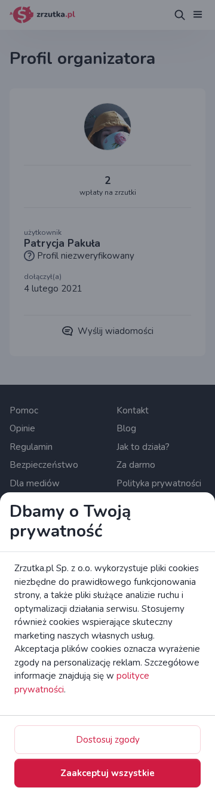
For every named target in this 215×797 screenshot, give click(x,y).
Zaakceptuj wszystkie (107, 773)
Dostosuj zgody (108, 740)
